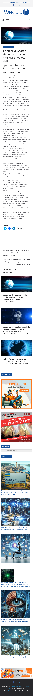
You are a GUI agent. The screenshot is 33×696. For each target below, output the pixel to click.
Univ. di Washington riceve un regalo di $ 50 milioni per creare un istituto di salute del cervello (15, 361)
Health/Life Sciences (8, 47)
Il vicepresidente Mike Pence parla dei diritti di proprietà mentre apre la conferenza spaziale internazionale (16, 262)
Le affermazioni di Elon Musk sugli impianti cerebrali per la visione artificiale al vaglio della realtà (14, 621)
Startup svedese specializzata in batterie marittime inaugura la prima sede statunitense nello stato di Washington (14, 492)
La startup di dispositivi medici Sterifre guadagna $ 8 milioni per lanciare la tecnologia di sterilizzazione (16, 298)
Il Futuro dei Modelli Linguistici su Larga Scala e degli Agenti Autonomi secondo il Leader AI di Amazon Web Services (14, 529)
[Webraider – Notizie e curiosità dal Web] (3, 20)
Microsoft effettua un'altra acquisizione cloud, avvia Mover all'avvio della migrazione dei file (16, 253)
